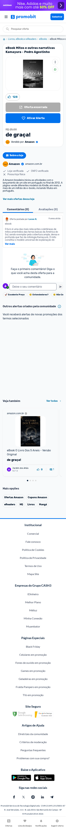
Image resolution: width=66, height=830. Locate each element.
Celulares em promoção (33, 654)
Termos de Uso (33, 565)
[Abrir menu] (6, 17)
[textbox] (33, 287)
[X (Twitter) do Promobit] (23, 797)
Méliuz (33, 610)
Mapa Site (33, 574)
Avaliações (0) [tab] (48, 209)
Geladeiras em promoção (33, 678)
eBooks (43, 39)
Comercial (33, 533)
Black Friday (33, 646)
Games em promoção (33, 670)
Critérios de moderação (33, 742)
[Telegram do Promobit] (52, 797)
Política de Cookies (33, 549)
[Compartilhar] (55, 69)
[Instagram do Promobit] (33, 797)
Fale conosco (33, 541)
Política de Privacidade (33, 557)
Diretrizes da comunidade (33, 734)
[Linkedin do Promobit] (42, 797)
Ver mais (10, 244)
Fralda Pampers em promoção (33, 686)
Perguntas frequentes (33, 750)
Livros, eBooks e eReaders (22, 39)
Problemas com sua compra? (33, 758)
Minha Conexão (33, 618)
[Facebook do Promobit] (14, 797)
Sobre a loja (16, 155)
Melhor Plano (33, 602)
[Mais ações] (55, 62)
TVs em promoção (33, 695)
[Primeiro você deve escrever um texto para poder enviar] (60, 286)
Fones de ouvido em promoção (33, 662)
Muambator (33, 626)
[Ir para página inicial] (5, 39)
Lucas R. (32, 219)
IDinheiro (33, 594)
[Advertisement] (33, 360)
